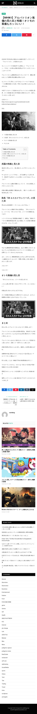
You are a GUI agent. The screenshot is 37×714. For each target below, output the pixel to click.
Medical (4, 638)
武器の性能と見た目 (9, 152)
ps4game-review (6, 651)
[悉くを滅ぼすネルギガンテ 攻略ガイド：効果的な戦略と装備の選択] (18, 438)
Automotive (5, 585)
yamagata (4, 697)
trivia (3, 690)
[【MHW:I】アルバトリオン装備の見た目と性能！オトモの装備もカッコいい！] (18, 47)
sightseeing (5, 664)
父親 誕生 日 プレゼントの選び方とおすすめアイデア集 (16, 552)
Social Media (5, 667)
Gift (3, 612)
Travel (3, 687)
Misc (3, 641)
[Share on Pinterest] (27, 34)
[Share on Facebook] (6, 34)
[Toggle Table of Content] (24, 149)
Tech (3, 677)
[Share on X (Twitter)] (16, 34)
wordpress (5, 693)
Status (3, 674)
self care (4, 661)
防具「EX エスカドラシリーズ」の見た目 (15, 153)
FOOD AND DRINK (6, 602)
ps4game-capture (7, 648)
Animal (4, 579)
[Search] (34, 3)
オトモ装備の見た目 (9, 155)
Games (4, 608)
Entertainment (6, 592)
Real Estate (5, 654)
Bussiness (4, 589)
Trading (4, 683)
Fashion (4, 595)
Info (3, 621)
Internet (4, 625)
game (3, 13)
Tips (3, 680)
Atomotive (5, 582)
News (3, 644)
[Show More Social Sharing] (33, 34)
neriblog (9, 28)
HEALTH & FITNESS (7, 618)
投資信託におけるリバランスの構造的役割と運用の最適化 (17, 532)
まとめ (6, 158)
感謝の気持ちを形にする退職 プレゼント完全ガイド (16, 549)
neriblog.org (26, 708)
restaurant (5, 657)
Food (3, 598)
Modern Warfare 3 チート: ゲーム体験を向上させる (18, 509)
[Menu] (3, 3)
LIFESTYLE (5, 634)
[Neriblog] (18, 3)
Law (3, 631)
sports (3, 670)
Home (11, 7)
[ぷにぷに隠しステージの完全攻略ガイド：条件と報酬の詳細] (18, 467)
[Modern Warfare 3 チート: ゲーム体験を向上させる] (18, 497)
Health (3, 615)
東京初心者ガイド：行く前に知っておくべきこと (15, 535)
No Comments (26, 28)
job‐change (5, 628)
